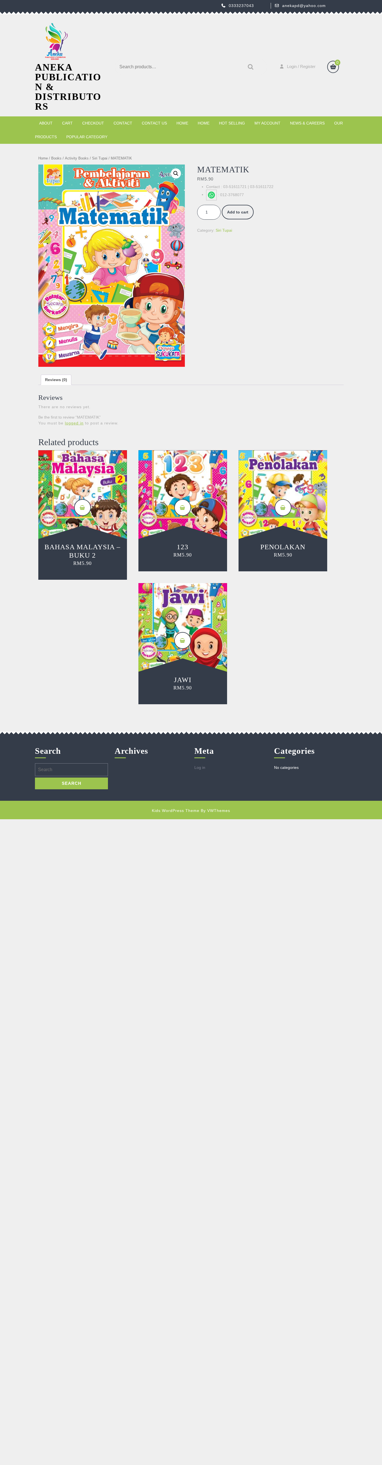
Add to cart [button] (82, 507)
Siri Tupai (99, 158)
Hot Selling (232, 123)
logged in (74, 423)
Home (182, 123)
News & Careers (307, 123)
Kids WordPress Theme (175, 810)
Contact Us (154, 123)
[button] (176, 173)
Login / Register (301, 66)
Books (56, 158)
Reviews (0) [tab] (56, 379)
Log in (199, 767)
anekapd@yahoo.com (304, 5)
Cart (67, 123)
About (46, 123)
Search (249, 67)
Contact (123, 123)
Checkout (93, 123)
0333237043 (241, 5)
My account (267, 123)
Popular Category (86, 137)
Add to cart (237, 212)
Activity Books (77, 158)
